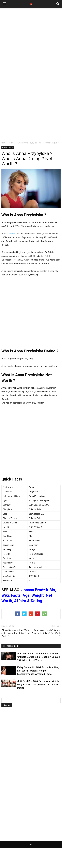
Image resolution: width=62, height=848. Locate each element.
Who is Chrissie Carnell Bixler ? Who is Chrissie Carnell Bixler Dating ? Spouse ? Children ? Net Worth (38, 657)
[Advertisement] (31, 41)
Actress (4, 147)
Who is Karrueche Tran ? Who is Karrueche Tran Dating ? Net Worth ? (15, 633)
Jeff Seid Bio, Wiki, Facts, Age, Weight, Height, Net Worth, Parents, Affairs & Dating (38, 684)
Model (11, 147)
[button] (58, 4)
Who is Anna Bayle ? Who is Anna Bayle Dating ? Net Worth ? (46, 633)
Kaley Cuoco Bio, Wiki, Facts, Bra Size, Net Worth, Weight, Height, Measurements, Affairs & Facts (38, 670)
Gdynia (12, 233)
